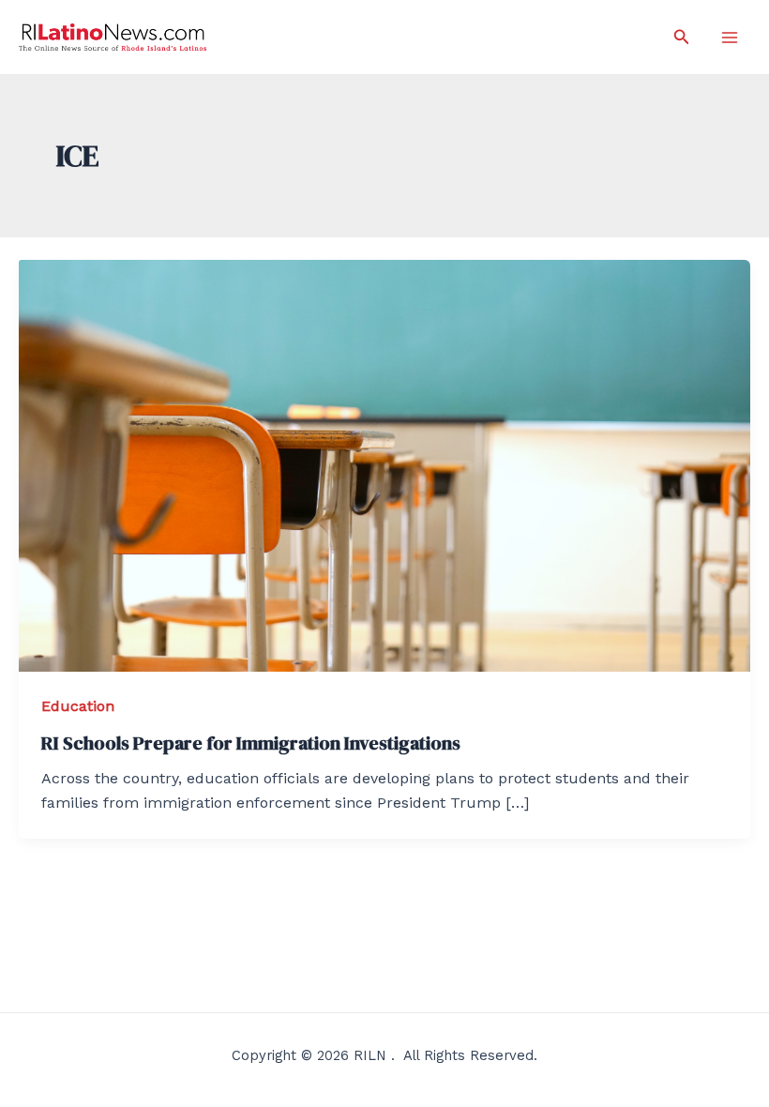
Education (77, 706)
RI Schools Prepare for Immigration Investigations (250, 743)
